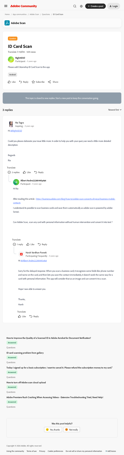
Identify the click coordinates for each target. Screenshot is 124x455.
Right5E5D (20, 57)
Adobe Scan (34, 14)
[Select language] (81, 6)
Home (7, 14)
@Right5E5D (16, 130)
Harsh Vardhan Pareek (36, 252)
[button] (6, 7)
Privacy (42, 451)
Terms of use (32, 451)
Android (12, 74)
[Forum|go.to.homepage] (23, 6)
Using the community (15, 451)
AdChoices (112, 451)
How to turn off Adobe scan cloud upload (26, 382)
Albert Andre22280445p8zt (33, 180)
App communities (20, 14)
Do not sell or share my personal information (84, 451)
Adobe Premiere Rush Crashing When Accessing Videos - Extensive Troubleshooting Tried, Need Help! (54, 397)
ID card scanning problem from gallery (25, 352)
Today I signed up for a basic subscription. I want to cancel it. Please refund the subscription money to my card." (59, 367)
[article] (61, 148)
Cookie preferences (55, 451)
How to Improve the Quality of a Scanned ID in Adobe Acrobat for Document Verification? (48, 338)
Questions (46, 14)
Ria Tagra (19, 122)
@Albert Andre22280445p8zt (34, 260)
